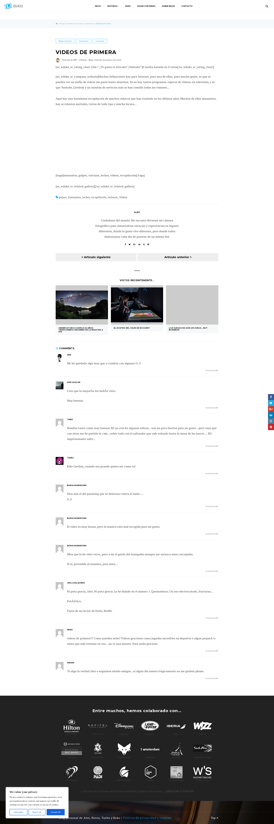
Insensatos (89, 23)
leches (86, 197)
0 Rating (82, 59)
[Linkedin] (271, 415)
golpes (63, 197)
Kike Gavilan (73, 382)
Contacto (186, 6)
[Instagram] (271, 421)
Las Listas (79, 23)
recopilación (98, 197)
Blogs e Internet (66, 23)
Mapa (128, 6)
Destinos (112, 6)
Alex (137, 212)
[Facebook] (271, 397)
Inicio (98, 6)
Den (69, 355)
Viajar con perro (146, 6)
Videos (123, 197)
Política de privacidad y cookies (147, 818)
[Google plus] (271, 409)
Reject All (37, 812)
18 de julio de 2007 (69, 59)
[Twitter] (271, 403)
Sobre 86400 (168, 6)
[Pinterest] (271, 427)
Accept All (56, 812)
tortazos (113, 197)
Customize (18, 812)
